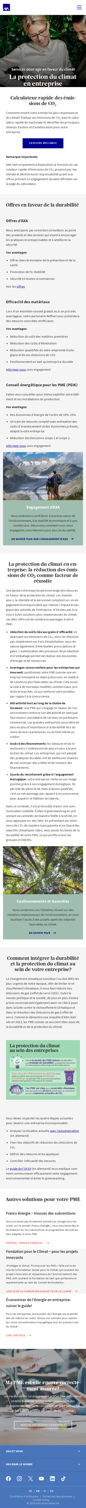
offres (21, 286)
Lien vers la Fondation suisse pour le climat (39, 1291)
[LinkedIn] (52, 1478)
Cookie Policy (41, 1500)
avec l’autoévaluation (64, 1131)
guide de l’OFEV (20, 1169)
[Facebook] (8, 1478)
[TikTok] (63, 1478)
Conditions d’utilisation (24, 1496)
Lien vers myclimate (43, 143)
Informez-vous (16, 369)
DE (31, 1491)
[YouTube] (41, 1478)
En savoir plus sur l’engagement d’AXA (39, 539)
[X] (30, 1478)
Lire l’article (15, 1335)
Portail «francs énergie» (24, 1243)
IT (45, 1491)
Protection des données (58, 1496)
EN (52, 1491)
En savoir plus (39, 933)
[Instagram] (19, 1478)
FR (38, 1491)
